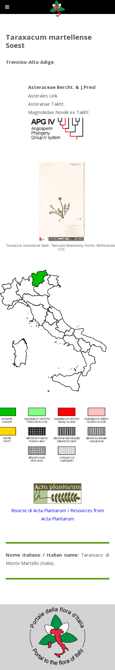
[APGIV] (56, 140)
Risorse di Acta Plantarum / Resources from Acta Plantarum (57, 514)
